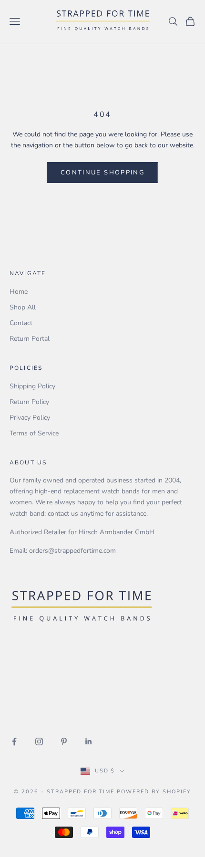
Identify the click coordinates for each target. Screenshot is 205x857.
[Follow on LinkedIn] (88, 741)
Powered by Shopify (154, 791)
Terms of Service (34, 433)
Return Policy (29, 401)
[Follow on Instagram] (39, 741)
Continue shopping (102, 172)
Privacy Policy (30, 417)
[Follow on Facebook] (14, 741)
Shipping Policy (32, 386)
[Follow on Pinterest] (64, 741)
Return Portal (30, 338)
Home (19, 291)
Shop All (23, 307)
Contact (21, 322)
